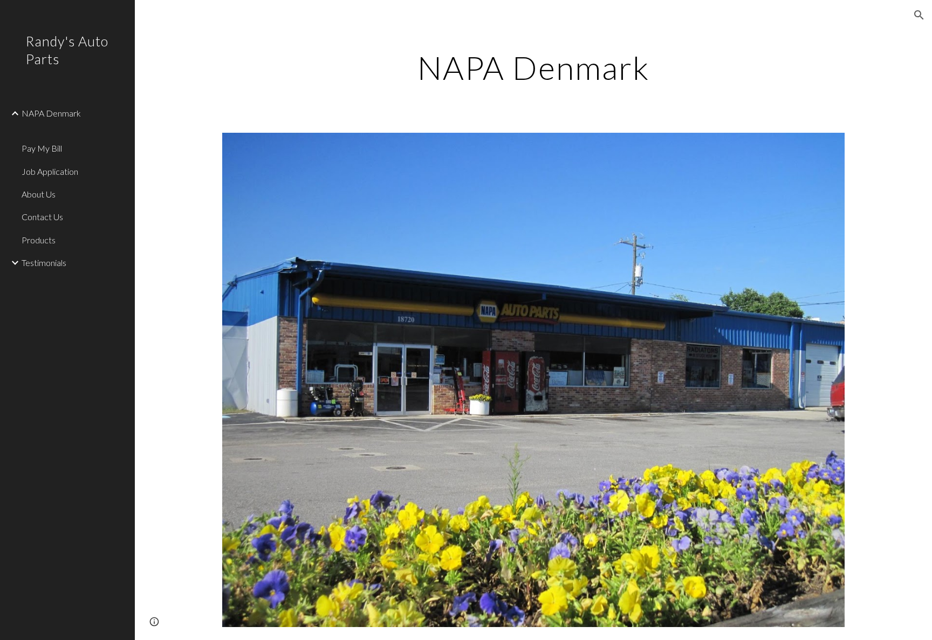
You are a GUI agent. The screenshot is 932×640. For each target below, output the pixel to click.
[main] (533, 67)
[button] (919, 15)
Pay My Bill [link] (42, 148)
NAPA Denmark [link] (51, 113)
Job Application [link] (50, 171)
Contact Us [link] (42, 217)
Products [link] (39, 240)
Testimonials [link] (44, 262)
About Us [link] (39, 194)
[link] (79, 131)
